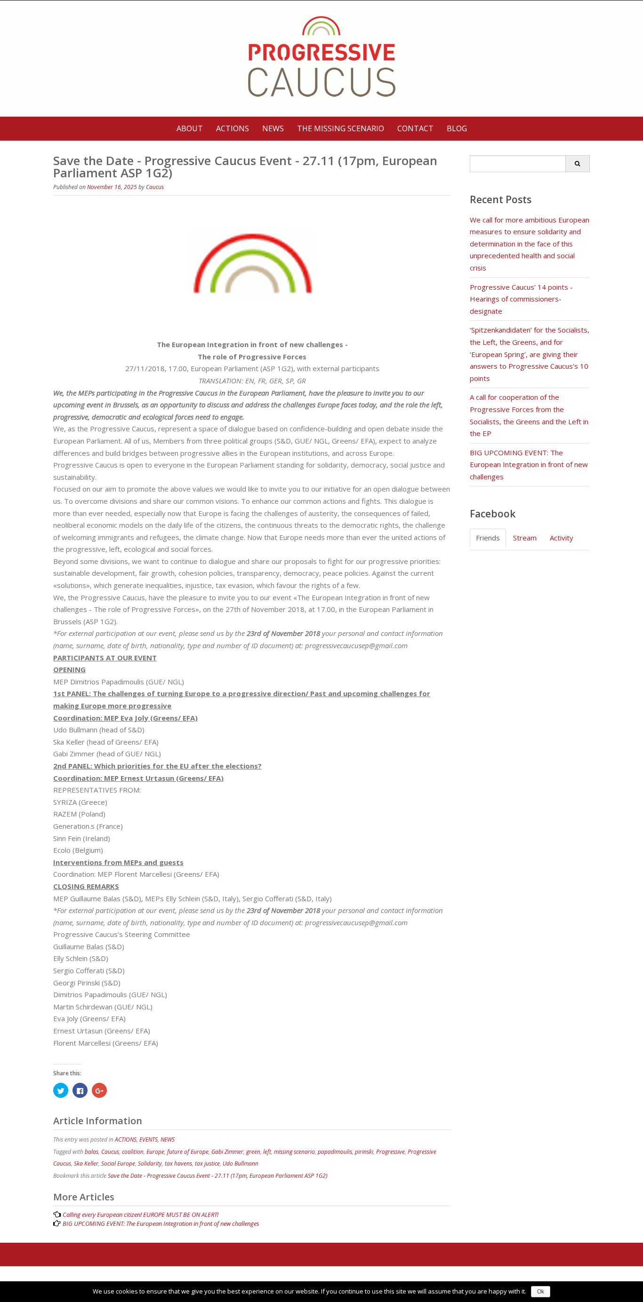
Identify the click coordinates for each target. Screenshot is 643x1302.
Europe (155, 1152)
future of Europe (188, 1152)
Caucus (155, 187)
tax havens (178, 1163)
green (253, 1152)
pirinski (364, 1152)
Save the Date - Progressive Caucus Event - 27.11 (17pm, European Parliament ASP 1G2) (217, 1176)
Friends (488, 537)
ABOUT (190, 128)
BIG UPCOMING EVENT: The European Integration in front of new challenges (529, 464)
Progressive (390, 1152)
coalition (133, 1152)
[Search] (577, 163)
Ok (540, 1291)
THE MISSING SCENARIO (340, 128)
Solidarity (150, 1163)
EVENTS (148, 1139)
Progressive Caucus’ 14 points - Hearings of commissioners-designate (521, 299)
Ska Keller (86, 1163)
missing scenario (294, 1152)
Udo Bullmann (240, 1163)
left (267, 1152)
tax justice (207, 1163)
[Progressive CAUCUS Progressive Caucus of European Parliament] (322, 57)
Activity (561, 537)
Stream (525, 537)
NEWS (273, 128)
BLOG (457, 128)
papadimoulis (335, 1152)
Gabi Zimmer (227, 1152)
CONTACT (415, 128)
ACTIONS (232, 128)
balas (91, 1152)
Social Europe (118, 1163)
